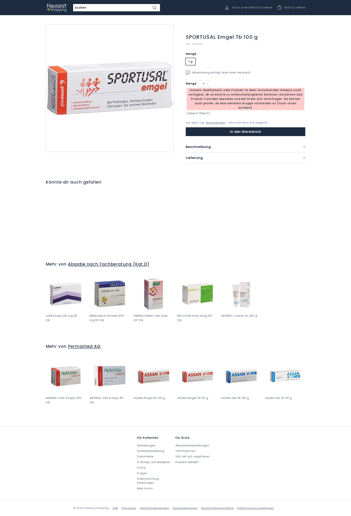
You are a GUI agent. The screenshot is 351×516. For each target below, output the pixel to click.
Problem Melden (187, 462)
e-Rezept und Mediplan (153, 462)
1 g (190, 61)
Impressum (129, 508)
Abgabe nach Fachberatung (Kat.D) (108, 264)
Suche (141, 467)
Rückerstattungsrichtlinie (217, 508)
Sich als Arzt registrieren (193, 456)
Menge (191, 54)
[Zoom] (109, 88)
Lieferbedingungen (185, 508)
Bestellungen (146, 445)
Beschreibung (198, 146)
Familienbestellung (150, 451)
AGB (115, 508)
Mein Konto (145, 488)
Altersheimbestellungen (192, 445)
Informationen (186, 451)
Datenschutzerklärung (154, 508)
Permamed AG (84, 346)
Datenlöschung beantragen (148, 481)
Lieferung (194, 157)
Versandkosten (215, 122)
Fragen (142, 473)
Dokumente (145, 456)
